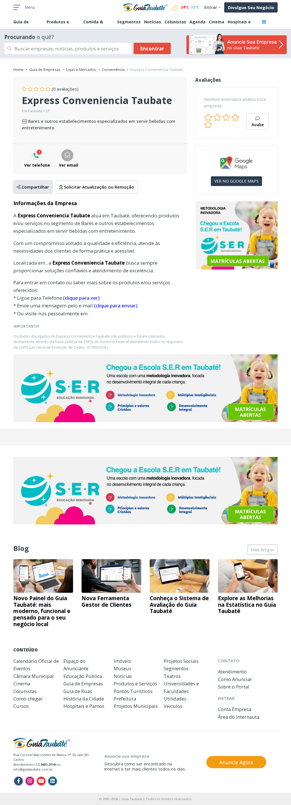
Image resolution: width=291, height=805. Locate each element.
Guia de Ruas (77, 691)
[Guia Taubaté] (145, 7)
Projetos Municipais (136, 706)
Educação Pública (82, 676)
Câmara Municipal (33, 676)
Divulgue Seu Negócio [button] (251, 7)
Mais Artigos (262, 549)
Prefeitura (125, 698)
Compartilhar (34, 187)
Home (18, 69)
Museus (122, 668)
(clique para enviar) (115, 305)
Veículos (173, 706)
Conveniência (113, 69)
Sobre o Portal (233, 686)
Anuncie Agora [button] (236, 762)
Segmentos (129, 21)
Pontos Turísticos (133, 691)
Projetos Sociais (181, 661)
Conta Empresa (234, 709)
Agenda (197, 21)
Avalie (257, 124)
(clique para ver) (81, 298)
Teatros (172, 676)
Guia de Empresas (45, 69)
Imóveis (122, 661)
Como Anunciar (235, 679)
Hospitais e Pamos (83, 706)
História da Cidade (83, 698)
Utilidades (175, 698)
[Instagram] (30, 781)
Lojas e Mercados (81, 69)
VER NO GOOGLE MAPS (236, 181)
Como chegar (28, 698)
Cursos (21, 706)
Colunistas (175, 21)
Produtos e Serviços (135, 683)
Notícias (152, 21)
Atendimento (232, 671)
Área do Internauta (238, 717)
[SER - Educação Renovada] (236, 235)
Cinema (216, 21)
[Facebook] (18, 781)
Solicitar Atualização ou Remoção (98, 187)
